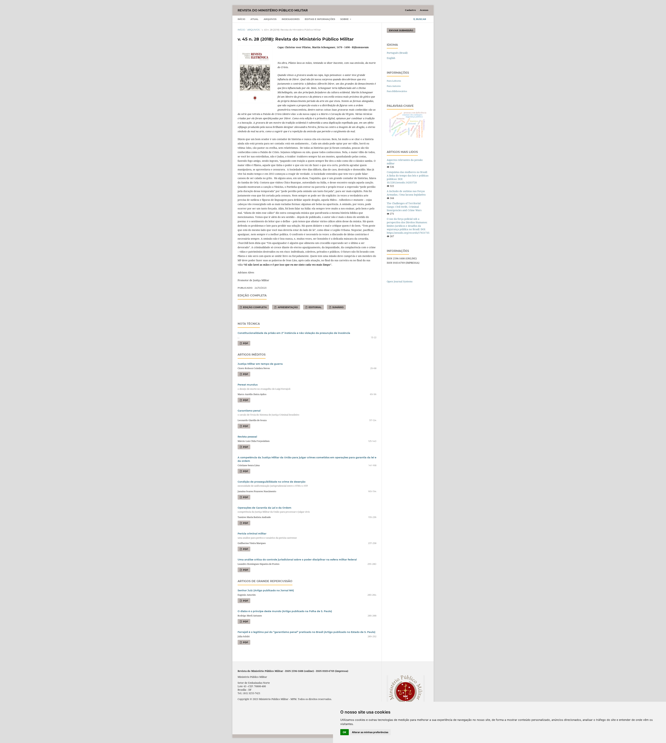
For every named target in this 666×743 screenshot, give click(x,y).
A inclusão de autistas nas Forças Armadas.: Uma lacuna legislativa (406, 192)
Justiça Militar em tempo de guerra (260, 363)
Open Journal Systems (399, 281)
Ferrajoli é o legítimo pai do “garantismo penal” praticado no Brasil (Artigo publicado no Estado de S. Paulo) (306, 632)
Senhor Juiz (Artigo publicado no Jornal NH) (266, 590)
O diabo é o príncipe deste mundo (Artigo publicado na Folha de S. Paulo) (285, 611)
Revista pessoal (247, 436)
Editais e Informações (320, 19)
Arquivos (270, 19)
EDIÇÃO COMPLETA (254, 307)
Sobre (344, 19)
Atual (254, 19)
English (391, 58)
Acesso (424, 10)
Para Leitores (394, 80)
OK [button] (344, 732)
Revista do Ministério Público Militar (273, 10)
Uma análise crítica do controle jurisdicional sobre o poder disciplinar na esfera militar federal (297, 559)
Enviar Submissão (401, 30)
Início (241, 19)
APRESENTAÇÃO (287, 307)
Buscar (420, 19)
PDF (245, 343)
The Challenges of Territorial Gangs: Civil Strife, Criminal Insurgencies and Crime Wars (404, 207)
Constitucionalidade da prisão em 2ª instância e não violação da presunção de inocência (294, 333)
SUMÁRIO (338, 307)
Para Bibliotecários (397, 91)
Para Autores (394, 86)
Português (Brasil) (397, 52)
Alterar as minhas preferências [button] (370, 732)
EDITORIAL (315, 307)
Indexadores (291, 19)
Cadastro (410, 10)
